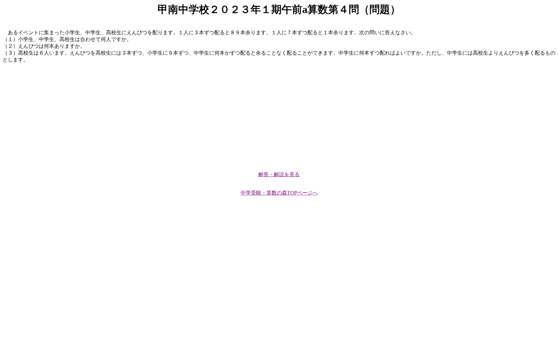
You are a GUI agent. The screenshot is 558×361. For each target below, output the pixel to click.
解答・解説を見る (279, 174)
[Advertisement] (196, 114)
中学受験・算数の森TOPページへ (279, 193)
